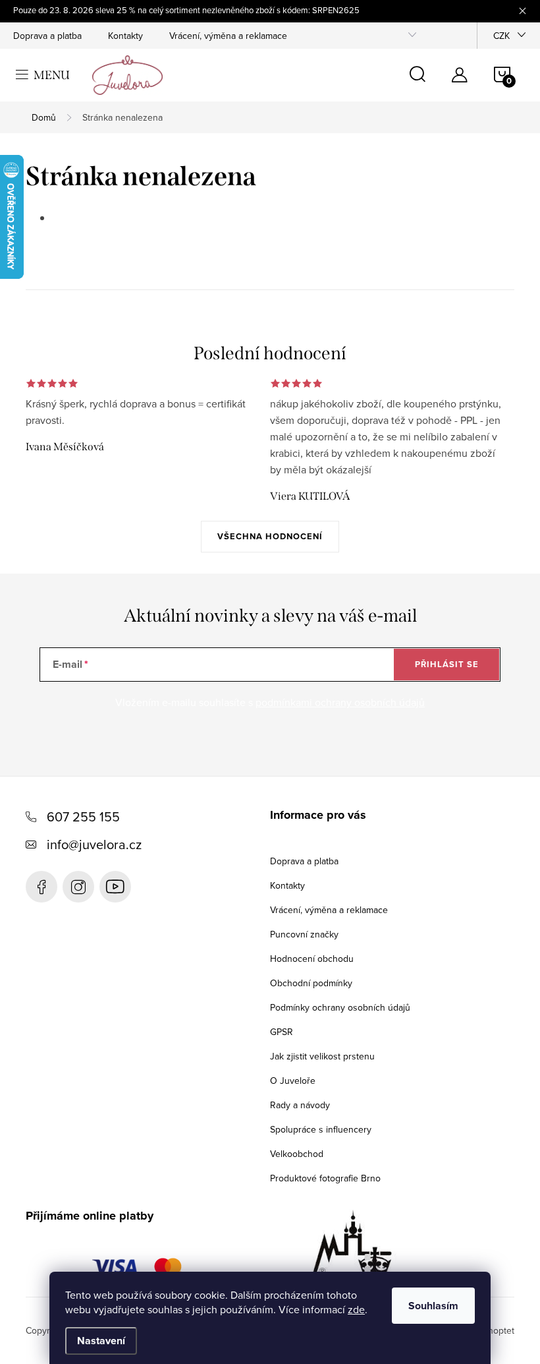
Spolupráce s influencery (320, 1129)
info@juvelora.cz (94, 844)
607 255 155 (83, 816)
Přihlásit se (447, 664)
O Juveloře (292, 1080)
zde (356, 1309)
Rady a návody (300, 1105)
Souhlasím (433, 1305)
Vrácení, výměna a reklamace (228, 35)
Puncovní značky (304, 934)
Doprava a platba (47, 35)
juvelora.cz (78, 887)
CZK (501, 35)
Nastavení (101, 1340)
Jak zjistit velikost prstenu (322, 1056)
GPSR (281, 1031)
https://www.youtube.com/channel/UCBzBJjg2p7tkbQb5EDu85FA (115, 887)
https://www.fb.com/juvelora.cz (41, 887)
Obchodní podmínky (311, 983)
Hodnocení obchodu (312, 958)
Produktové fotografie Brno (325, 1178)
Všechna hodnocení (270, 536)
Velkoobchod (296, 1153)
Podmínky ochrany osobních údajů (340, 1007)
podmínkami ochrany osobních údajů (340, 702)
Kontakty (125, 35)
